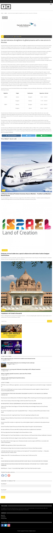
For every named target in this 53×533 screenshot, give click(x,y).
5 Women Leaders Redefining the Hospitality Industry (13, 377)
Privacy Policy (4, 518)
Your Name (4, 483)
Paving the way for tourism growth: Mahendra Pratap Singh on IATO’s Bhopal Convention (20, 369)
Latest (5, 13)
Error (2, 458)
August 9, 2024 (5, 370)
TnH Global (17, 36)
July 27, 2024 (4, 375)
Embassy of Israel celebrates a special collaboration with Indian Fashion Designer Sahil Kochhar (25, 254)
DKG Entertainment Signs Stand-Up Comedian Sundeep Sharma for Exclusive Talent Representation (21, 448)
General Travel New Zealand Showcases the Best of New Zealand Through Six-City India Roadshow (21, 426)
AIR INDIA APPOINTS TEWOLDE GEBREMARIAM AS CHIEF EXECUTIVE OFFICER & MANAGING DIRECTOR (21, 403)
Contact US (3, 516)
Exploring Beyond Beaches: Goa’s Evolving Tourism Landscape (20, 362)
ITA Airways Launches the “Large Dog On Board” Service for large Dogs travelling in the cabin (20, 415)
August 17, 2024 (11, 364)
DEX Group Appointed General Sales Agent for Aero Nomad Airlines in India (16, 432)
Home (2, 13)
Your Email (3, 489)
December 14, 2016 (9, 36)
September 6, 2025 (6, 360)
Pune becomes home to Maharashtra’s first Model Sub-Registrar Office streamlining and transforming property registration (26, 398)
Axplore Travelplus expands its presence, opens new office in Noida (16, 373)
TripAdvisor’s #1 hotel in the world (11, 313)
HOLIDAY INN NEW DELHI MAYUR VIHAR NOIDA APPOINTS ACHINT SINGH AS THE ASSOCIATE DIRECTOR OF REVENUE (24, 461)
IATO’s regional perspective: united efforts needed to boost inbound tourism (18, 358)
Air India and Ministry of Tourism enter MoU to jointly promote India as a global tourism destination (21, 429)
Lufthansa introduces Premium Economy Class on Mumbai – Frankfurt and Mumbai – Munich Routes (26, 195)
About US (3, 515)
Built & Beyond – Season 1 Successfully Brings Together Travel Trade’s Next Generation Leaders (21, 468)
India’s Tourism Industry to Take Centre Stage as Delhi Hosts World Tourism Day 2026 (18, 400)
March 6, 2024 (5, 379)
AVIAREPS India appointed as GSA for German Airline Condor (13, 445)
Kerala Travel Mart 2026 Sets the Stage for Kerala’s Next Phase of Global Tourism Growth (19, 438)
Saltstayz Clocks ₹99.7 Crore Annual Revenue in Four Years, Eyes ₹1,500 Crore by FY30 (19, 455)
